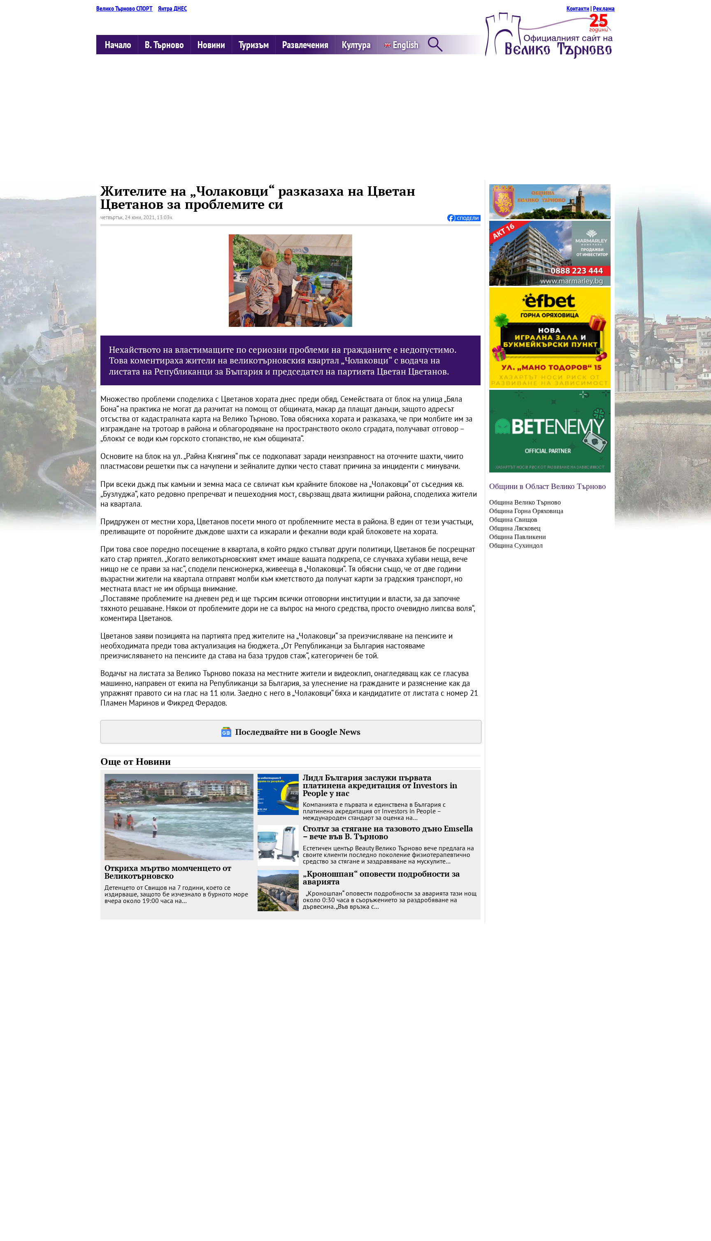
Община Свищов (513, 519)
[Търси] (435, 45)
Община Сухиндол (516, 545)
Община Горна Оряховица (526, 510)
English (404, 44)
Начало (118, 44)
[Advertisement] (355, 118)
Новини (211, 44)
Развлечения (305, 44)
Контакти (578, 8)
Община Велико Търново (525, 502)
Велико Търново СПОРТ (124, 8)
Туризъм (254, 44)
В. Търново (164, 44)
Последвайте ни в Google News (297, 731)
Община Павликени (517, 536)
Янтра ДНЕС (172, 8)
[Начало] (549, 56)
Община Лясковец (515, 528)
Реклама (604, 8)
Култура (356, 44)
